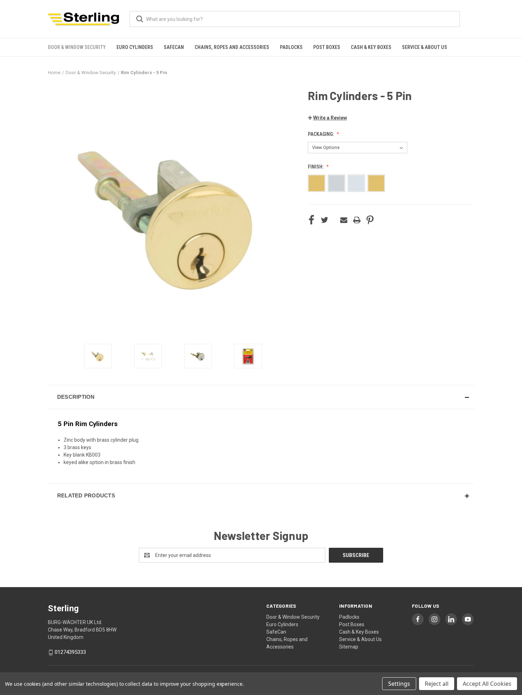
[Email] (343, 220)
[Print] (356, 220)
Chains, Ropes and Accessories (232, 47)
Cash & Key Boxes (371, 47)
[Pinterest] (370, 220)
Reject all (436, 684)
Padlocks (291, 47)
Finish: (316, 167)
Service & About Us (424, 47)
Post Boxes (326, 47)
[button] (327, 118)
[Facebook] (311, 220)
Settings (399, 684)
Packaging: (321, 134)
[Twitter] (324, 220)
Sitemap (348, 647)
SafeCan (174, 47)
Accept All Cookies (487, 684)
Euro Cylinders (134, 47)
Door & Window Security (77, 47)
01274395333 (70, 652)
